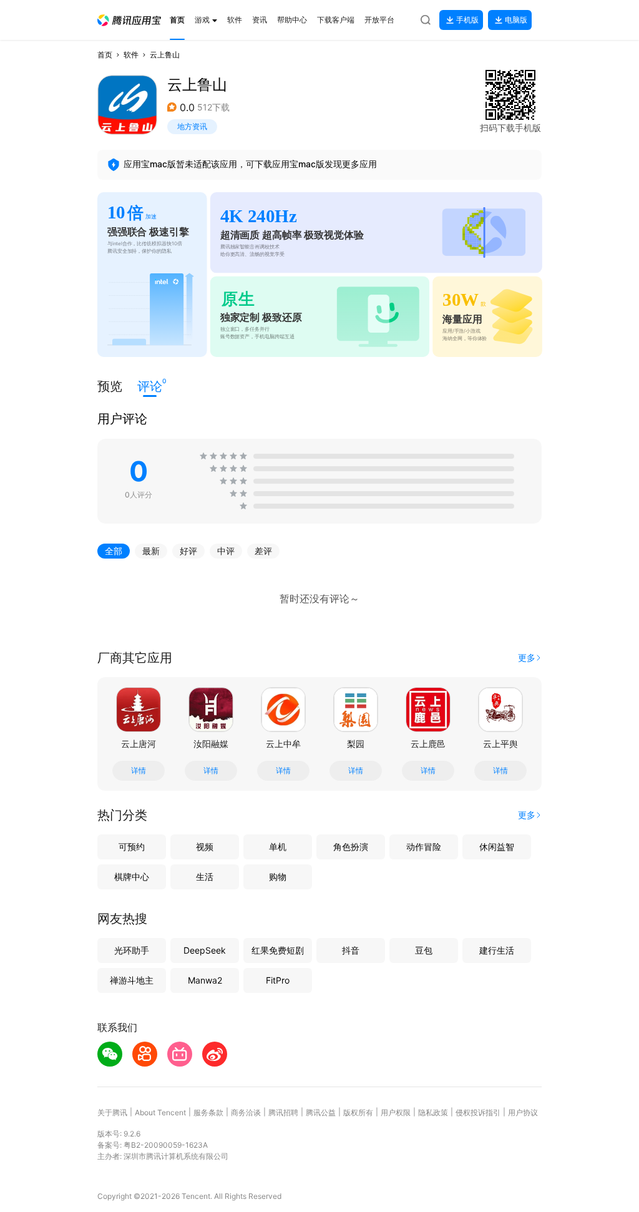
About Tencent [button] (160, 1112)
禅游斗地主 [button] (132, 980)
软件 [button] (131, 54)
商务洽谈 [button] (246, 1112)
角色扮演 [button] (350, 846)
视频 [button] (204, 846)
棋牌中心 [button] (131, 876)
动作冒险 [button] (423, 846)
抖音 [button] (350, 950)
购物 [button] (277, 876)
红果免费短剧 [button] (277, 950)
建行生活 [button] (496, 950)
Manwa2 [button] (205, 980)
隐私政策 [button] (433, 1112)
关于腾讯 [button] (112, 1112)
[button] (129, 20)
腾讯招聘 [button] (283, 1112)
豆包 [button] (423, 950)
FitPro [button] (278, 980)
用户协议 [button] (523, 1112)
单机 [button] (277, 846)
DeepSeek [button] (204, 950)
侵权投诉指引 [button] (478, 1112)
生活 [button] (204, 876)
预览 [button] (109, 386)
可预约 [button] (132, 846)
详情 (138, 770)
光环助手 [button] (131, 950)
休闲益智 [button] (496, 846)
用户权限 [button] (396, 1112)
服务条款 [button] (208, 1112)
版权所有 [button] (358, 1112)
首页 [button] (104, 54)
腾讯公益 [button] (321, 1112)
